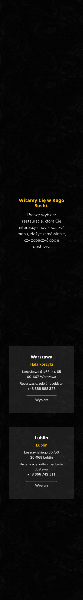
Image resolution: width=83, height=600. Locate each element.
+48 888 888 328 (41, 388)
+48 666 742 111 (41, 474)
